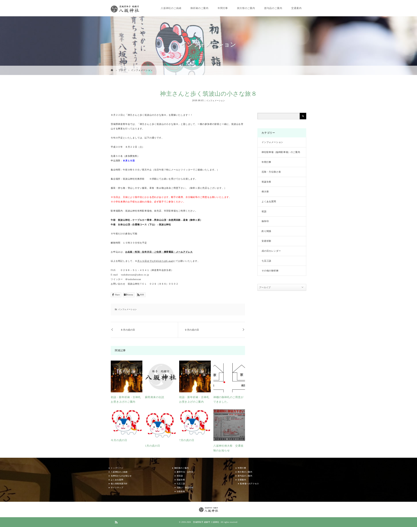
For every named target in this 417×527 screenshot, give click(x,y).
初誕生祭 (266, 182)
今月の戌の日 (119, 440)
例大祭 (265, 191)
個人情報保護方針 (119, 483)
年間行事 (223, 8)
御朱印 (265, 221)
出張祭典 (181, 491)
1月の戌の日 (152, 445)
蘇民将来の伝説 (154, 397)
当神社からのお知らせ (121, 476)
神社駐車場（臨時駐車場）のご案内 (281, 152)
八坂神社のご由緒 (171, 8)
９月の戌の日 (192, 330)
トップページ (117, 468)
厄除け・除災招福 (185, 487)
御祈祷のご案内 (200, 8)
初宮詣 (180, 476)
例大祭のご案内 (246, 8)
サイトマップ (117, 487)
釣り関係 (266, 231)
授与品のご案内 (273, 8)
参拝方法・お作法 (185, 472)
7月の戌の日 (186, 440)
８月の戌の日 (128, 330)
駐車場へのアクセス (249, 483)
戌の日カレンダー (271, 251)
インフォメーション (215, 101)
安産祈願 (266, 241)
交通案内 (296, 8)
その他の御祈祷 (270, 270)
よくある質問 (269, 201)
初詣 (264, 211)
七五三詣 (266, 261)
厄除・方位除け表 (271, 172)
